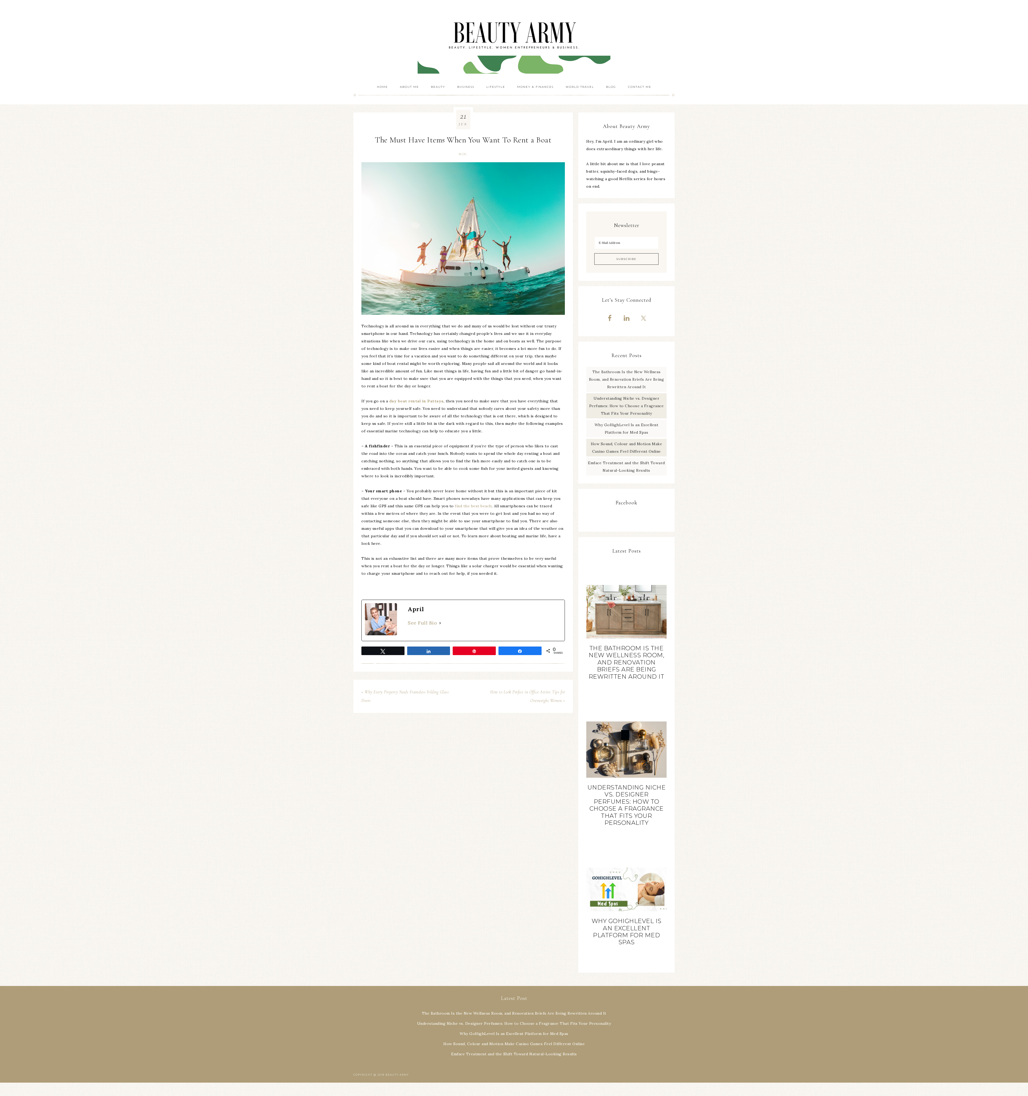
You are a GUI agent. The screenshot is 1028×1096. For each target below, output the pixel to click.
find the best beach (473, 506)
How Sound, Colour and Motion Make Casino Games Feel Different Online (514, 1043)
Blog (463, 154)
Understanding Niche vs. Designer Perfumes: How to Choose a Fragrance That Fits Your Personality (626, 406)
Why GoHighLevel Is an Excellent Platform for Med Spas (627, 931)
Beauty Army (514, 40)
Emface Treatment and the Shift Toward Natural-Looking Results (514, 1054)
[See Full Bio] (440, 623)
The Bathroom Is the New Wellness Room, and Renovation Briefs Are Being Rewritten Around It (626, 379)
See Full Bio (422, 623)
